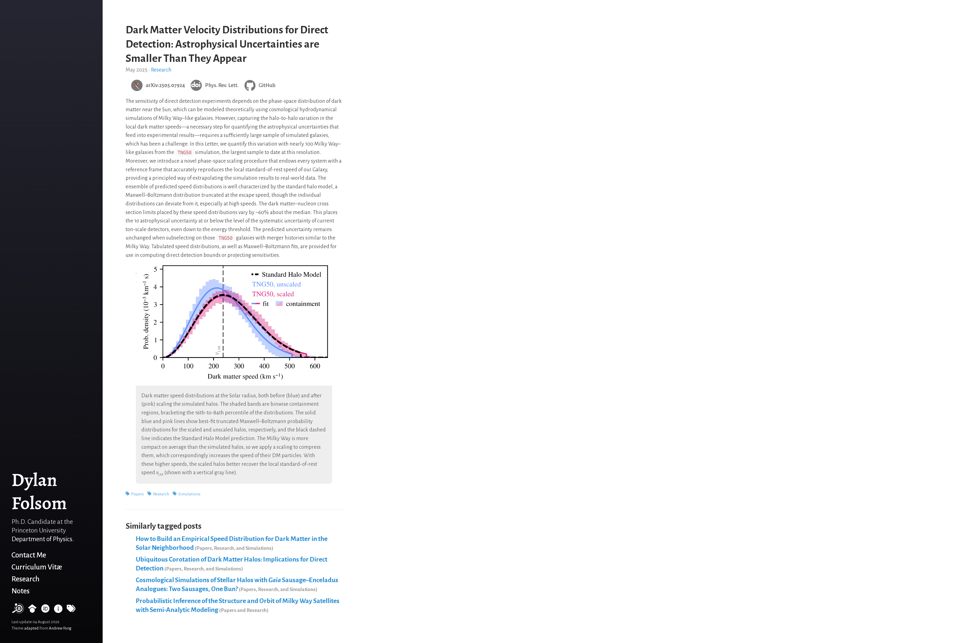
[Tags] (71, 611)
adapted (31, 628)
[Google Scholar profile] (32, 611)
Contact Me (28, 555)
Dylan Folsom (39, 491)
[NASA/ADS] (17, 611)
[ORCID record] (45, 611)
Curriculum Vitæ (36, 567)
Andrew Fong (60, 628)
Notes (20, 591)
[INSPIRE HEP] (58, 611)
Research (25, 579)
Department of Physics (41, 539)
